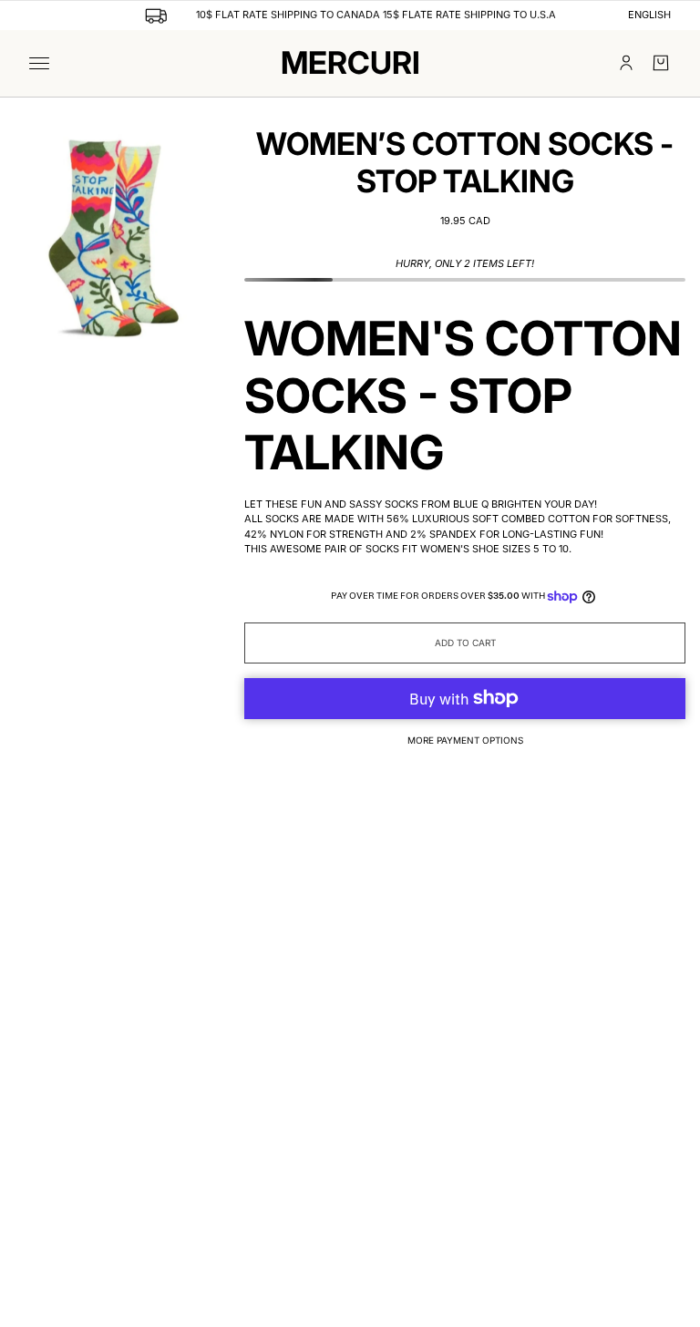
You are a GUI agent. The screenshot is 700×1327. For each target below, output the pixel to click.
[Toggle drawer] (39, 63)
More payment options (465, 740)
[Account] (626, 63)
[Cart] (661, 63)
